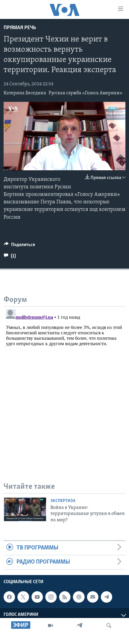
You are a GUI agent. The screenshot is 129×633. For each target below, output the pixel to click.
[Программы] (50, 625)
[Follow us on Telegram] (106, 597)
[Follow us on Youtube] (37, 597)
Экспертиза (62, 501)
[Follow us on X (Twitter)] (23, 597)
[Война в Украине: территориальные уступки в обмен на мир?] (25, 509)
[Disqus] (64, 382)
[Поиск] (109, 625)
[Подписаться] (92, 597)
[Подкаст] (78, 597)
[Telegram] (79, 625)
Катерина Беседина (25, 93)
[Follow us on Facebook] (9, 597)
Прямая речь (20, 28)
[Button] (19, 246)
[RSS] (64, 597)
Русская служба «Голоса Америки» (85, 93)
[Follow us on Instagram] (51, 597)
